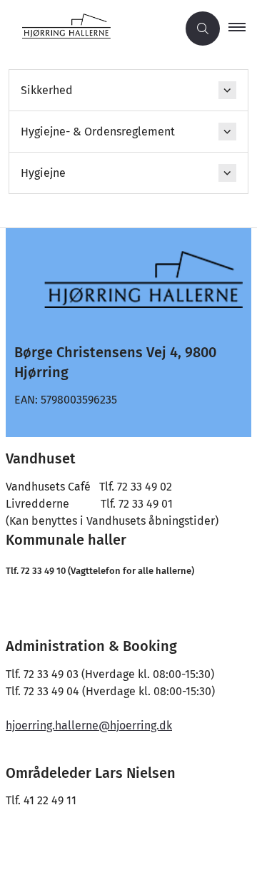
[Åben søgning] (203, 28)
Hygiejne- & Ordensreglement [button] (98, 131)
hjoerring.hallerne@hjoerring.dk (89, 725)
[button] (242, 28)
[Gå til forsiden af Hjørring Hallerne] (88, 29)
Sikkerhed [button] (47, 90)
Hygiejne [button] (43, 173)
